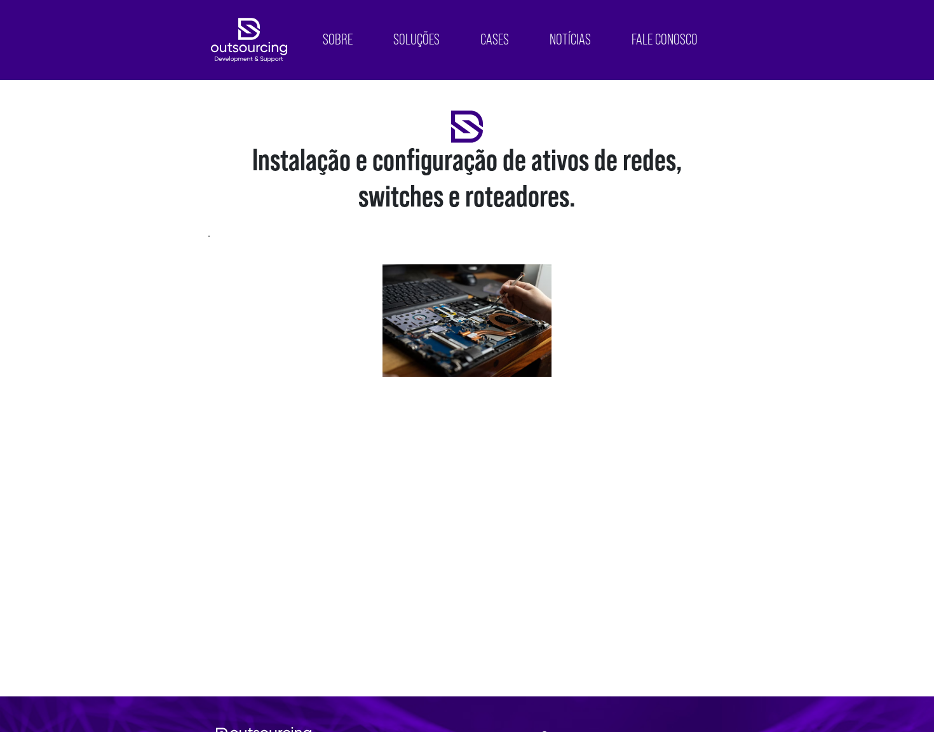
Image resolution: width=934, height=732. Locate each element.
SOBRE (338, 40)
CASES (494, 40)
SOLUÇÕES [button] (416, 40)
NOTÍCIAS (570, 40)
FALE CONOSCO (665, 40)
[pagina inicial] (249, 40)
